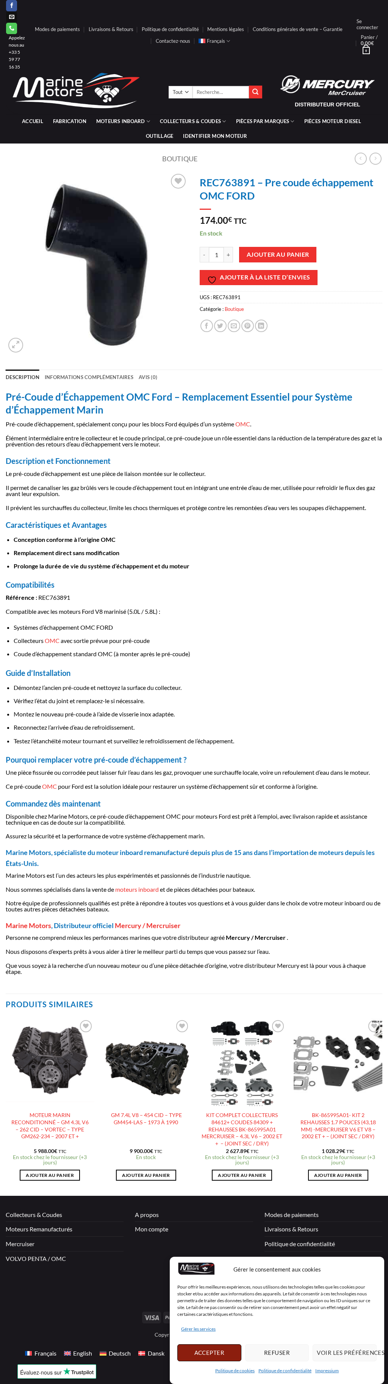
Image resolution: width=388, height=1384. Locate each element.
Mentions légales (225, 29)
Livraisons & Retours (111, 29)
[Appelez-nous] (11, 28)
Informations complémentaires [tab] (89, 377)
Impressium (327, 1370)
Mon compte (151, 1229)
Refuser (277, 1352)
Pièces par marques (262, 121)
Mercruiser (20, 1243)
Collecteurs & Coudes (34, 1214)
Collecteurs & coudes (190, 121)
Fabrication (69, 121)
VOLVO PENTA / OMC (36, 1258)
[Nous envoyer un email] (11, 17)
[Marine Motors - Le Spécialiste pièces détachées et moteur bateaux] (81, 92)
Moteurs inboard (120, 121)
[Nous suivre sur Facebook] (11, 5)
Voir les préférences (347, 1352)
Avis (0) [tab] (148, 377)
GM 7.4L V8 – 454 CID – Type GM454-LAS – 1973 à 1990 (146, 1118)
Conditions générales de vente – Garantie (298, 29)
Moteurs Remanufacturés (39, 1229)
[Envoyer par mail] (234, 326)
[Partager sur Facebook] (206, 326)
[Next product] (360, 158)
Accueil (32, 121)
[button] (367, 24)
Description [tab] (22, 377)
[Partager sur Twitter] (220, 326)
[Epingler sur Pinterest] (247, 326)
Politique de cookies (235, 1370)
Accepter (209, 1352)
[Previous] (6, 1106)
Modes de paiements (57, 29)
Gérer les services (198, 1329)
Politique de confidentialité (284, 1370)
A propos (147, 1214)
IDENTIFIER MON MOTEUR (215, 136)
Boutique (179, 158)
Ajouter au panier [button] (50, 1175)
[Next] (382, 1106)
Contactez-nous (173, 41)
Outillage (159, 136)
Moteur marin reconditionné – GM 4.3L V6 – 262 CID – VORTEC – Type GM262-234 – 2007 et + (50, 1125)
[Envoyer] (255, 92)
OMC (242, 424)
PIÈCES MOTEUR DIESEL (332, 121)
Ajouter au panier (278, 254)
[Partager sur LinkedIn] (261, 326)
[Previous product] (375, 158)
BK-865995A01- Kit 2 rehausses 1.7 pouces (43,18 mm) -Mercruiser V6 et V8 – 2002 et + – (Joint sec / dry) (338, 1125)
